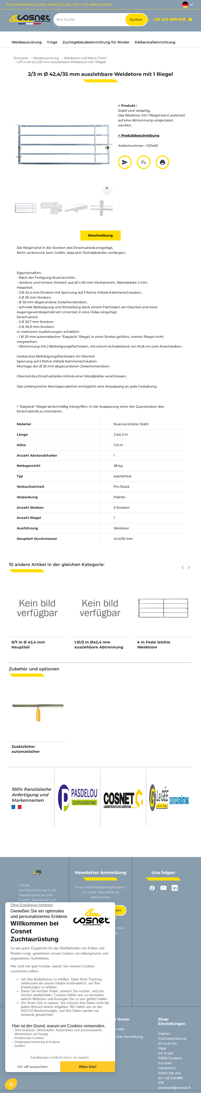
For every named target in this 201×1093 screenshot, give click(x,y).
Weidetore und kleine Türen (85, 58)
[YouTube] (163, 888)
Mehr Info (38, 613)
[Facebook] (152, 888)
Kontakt (117, 1029)
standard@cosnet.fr (174, 1088)
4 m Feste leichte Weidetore (153, 644)
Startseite (20, 58)
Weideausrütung (46, 58)
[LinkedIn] (175, 888)
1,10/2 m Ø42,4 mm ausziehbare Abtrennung (98, 644)
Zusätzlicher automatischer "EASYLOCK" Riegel (30, 751)
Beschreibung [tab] (100, 235)
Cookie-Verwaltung (127, 1037)
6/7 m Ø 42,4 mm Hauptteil (28, 644)
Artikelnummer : (131, 146)
